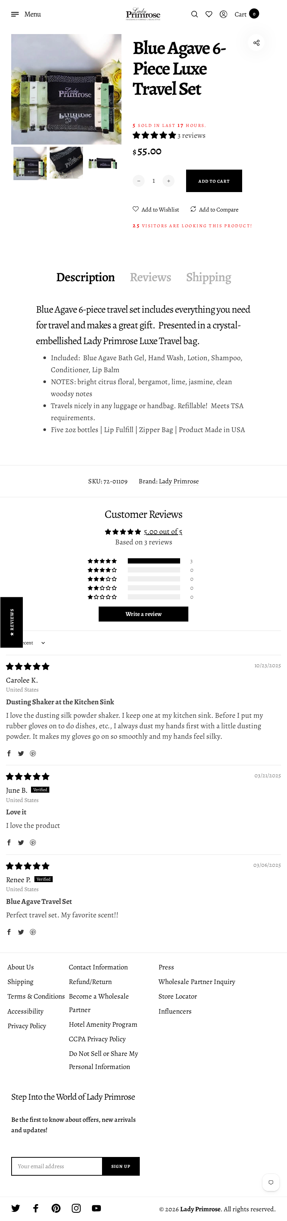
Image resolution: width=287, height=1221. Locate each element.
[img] (27, 667)
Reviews (150, 277)
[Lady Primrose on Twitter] (15, 1208)
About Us (20, 967)
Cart (245, 14)
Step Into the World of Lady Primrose (73, 1097)
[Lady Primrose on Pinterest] (56, 1208)
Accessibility (25, 1011)
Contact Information (98, 967)
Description (85, 277)
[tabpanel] (66, 89)
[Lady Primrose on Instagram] (76, 1208)
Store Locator (177, 996)
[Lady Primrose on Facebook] (35, 1208)
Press (166, 967)
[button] (155, 135)
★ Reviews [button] (12, 622)
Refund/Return (90, 982)
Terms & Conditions (36, 996)
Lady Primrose (179, 481)
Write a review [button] (144, 614)
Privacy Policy (26, 1026)
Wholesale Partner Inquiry (196, 982)
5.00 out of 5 (163, 531)
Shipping (208, 277)
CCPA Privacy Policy (97, 1039)
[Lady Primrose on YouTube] (96, 1208)
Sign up (120, 1166)
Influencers (175, 1011)
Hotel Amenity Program (103, 1024)
